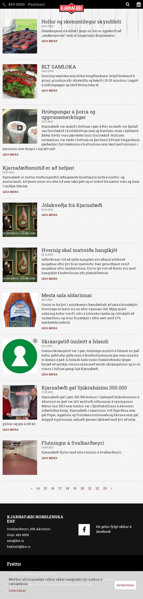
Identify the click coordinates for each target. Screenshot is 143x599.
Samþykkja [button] (125, 585)
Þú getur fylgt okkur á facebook (113, 529)
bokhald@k (16, 546)
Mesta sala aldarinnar (67, 295)
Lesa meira (50, 41)
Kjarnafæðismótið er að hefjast (38, 168)
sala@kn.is (15, 541)
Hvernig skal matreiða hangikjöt (79, 250)
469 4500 (22, 535)
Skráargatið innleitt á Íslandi (75, 341)
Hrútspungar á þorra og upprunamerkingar (68, 114)
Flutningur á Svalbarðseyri (73, 443)
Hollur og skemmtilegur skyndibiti (81, 21)
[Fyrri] (31, 488)
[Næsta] (111, 488)
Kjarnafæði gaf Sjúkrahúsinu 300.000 (84, 387)
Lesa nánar (17, 590)
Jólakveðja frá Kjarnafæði (72, 205)
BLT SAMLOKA (59, 66)
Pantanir (36, 4)
